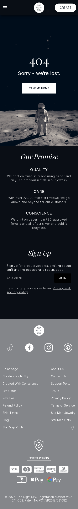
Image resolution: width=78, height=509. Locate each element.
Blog (5, 420)
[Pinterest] (68, 347)
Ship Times (10, 412)
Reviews (8, 398)
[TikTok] (10, 347)
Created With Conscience (20, 383)
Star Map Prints (13, 427)
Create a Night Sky (15, 376)
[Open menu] (5, 7)
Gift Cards (9, 391)
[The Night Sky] (39, 330)
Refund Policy (12, 405)
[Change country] (73, 428)
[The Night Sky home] (39, 7)
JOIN (62, 278)
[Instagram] (49, 347)
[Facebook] (29, 347)
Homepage (10, 369)
